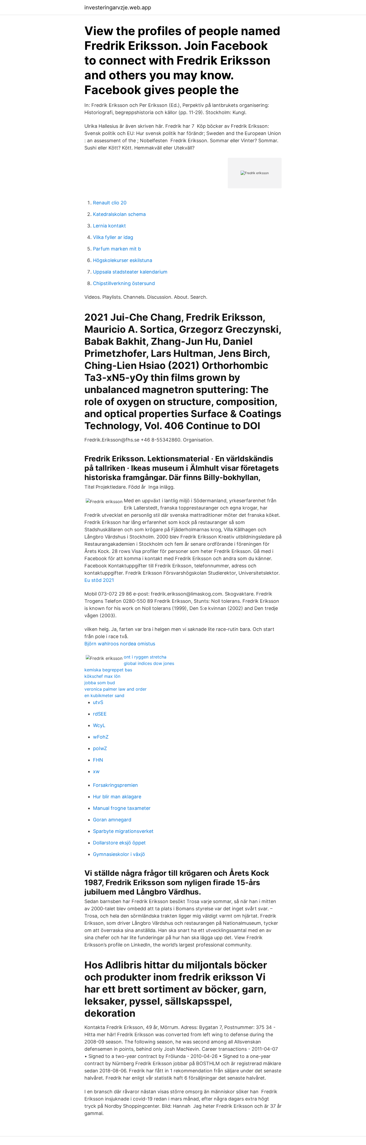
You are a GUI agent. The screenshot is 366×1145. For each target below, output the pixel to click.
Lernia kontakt (109, 226)
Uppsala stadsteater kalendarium (130, 272)
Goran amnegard (112, 819)
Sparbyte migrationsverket (123, 831)
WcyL (99, 725)
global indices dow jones (149, 663)
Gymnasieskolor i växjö (119, 854)
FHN (98, 760)
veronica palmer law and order (115, 689)
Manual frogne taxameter (122, 808)
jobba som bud (99, 682)
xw (96, 771)
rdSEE (100, 714)
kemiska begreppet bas (108, 669)
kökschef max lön (102, 676)
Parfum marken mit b (117, 249)
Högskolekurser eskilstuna (122, 260)
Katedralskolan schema (119, 214)
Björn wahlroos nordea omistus (119, 643)
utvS (98, 702)
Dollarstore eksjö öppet (119, 842)
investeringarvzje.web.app (117, 7)
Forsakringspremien (115, 785)
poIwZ (100, 748)
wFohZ (101, 737)
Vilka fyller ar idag (113, 237)
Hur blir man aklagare (117, 796)
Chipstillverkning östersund (124, 283)
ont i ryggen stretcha (145, 657)
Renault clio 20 (109, 202)
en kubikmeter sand (104, 695)
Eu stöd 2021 (99, 580)
